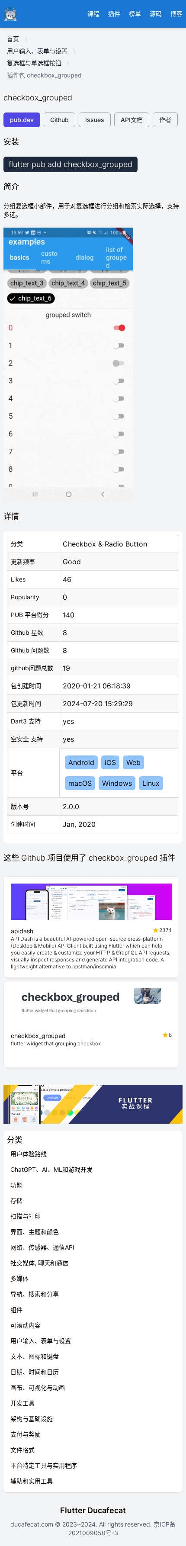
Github (59, 119)
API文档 (132, 119)
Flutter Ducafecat (93, 1510)
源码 (156, 13)
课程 (93, 13)
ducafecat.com (32, 1524)
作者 (165, 119)
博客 (176, 13)
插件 (114, 13)
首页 (13, 38)
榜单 (135, 13)
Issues (94, 119)
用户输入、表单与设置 (37, 51)
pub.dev (22, 119)
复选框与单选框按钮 (34, 63)
